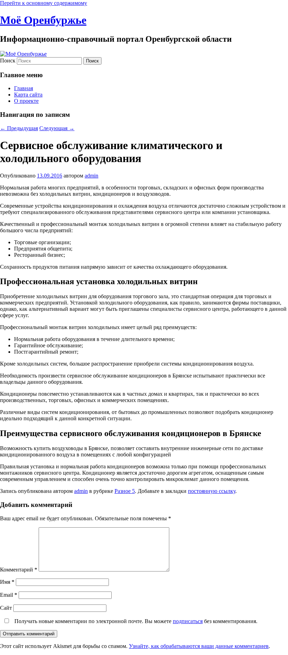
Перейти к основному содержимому (43, 3)
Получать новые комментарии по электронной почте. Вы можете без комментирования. (135, 621)
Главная (23, 88)
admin (91, 176)
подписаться (188, 621)
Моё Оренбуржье (43, 20)
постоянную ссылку (211, 491)
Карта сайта (28, 95)
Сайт (6, 608)
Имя (7, 582)
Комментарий (18, 570)
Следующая (56, 128)
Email (8, 595)
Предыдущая (19, 128)
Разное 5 (124, 491)
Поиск (7, 61)
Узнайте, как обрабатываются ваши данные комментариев (199, 646)
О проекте (26, 101)
